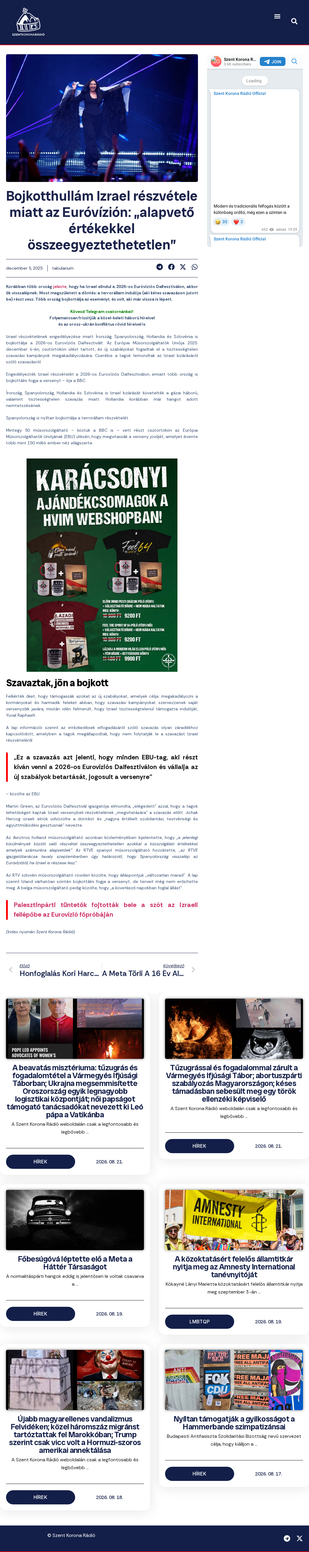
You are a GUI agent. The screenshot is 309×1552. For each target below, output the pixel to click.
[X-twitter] (299, 1538)
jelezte (59, 286)
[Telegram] (287, 1538)
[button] (277, 16)
